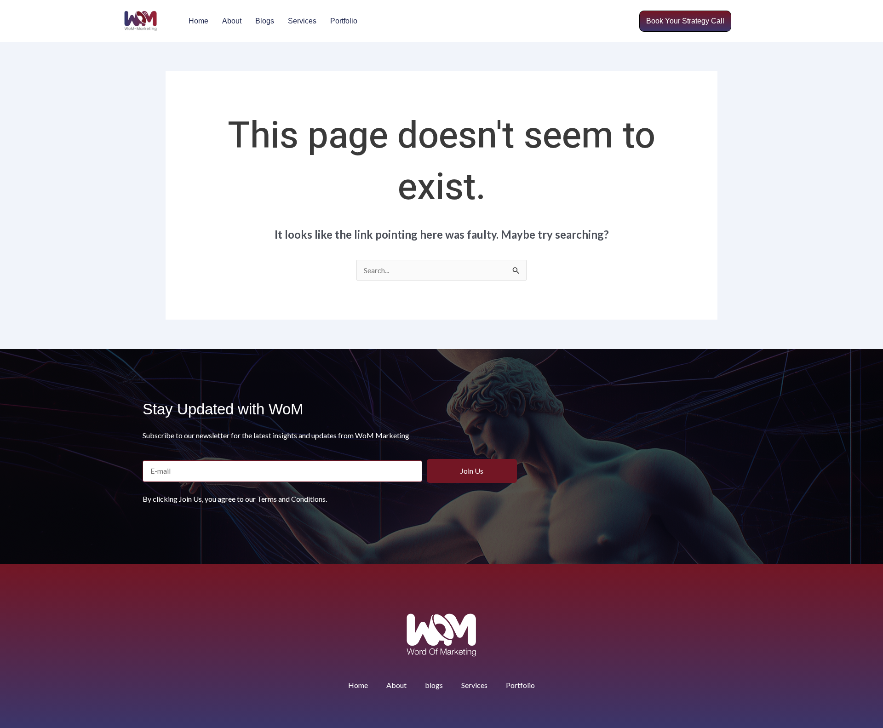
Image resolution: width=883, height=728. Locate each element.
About (231, 21)
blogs (264, 21)
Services (302, 21)
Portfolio (343, 21)
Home (198, 21)
